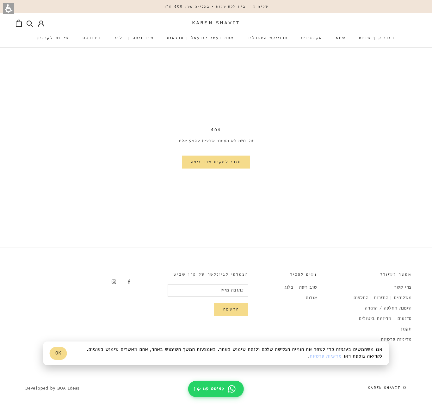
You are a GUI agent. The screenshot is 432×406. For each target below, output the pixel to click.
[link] (129, 281)
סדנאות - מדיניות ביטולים (385, 319)
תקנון (406, 329)
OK (58, 353)
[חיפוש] (30, 23)
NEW (341, 38)
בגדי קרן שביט (377, 38)
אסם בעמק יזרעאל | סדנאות (200, 38)
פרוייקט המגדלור (267, 38)
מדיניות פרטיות (396, 340)
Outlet (92, 38)
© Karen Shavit (387, 388)
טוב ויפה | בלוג (134, 38)
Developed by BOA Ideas (52, 388)
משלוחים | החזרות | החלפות (382, 298)
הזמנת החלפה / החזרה (388, 308)
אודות (311, 298)
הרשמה (231, 309)
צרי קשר (402, 288)
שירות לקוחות (53, 38)
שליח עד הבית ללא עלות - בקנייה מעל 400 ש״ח (216, 6)
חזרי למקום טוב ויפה (216, 162)
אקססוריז (312, 38)
